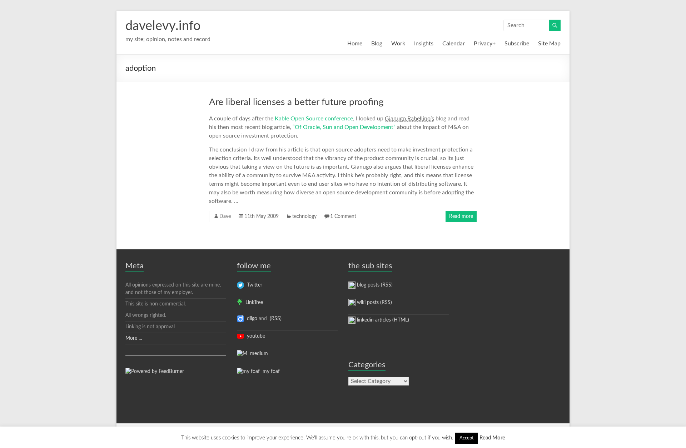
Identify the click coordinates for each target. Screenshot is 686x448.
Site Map (549, 43)
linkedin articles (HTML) (382, 320)
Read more (461, 216)
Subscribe (516, 43)
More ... (133, 338)
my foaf (270, 371)
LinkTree (253, 302)
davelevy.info (162, 26)
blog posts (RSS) (374, 285)
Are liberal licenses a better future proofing (296, 102)
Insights (423, 43)
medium (257, 353)
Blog (376, 43)
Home (354, 43)
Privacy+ (485, 43)
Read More (492, 437)
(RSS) (275, 318)
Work (398, 43)
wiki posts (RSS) (374, 302)
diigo (250, 318)
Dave (225, 216)
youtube (254, 336)
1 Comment (343, 216)
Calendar (453, 43)
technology (304, 216)
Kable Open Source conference (314, 118)
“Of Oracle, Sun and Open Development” (344, 127)
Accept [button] (466, 438)
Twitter (253, 285)
